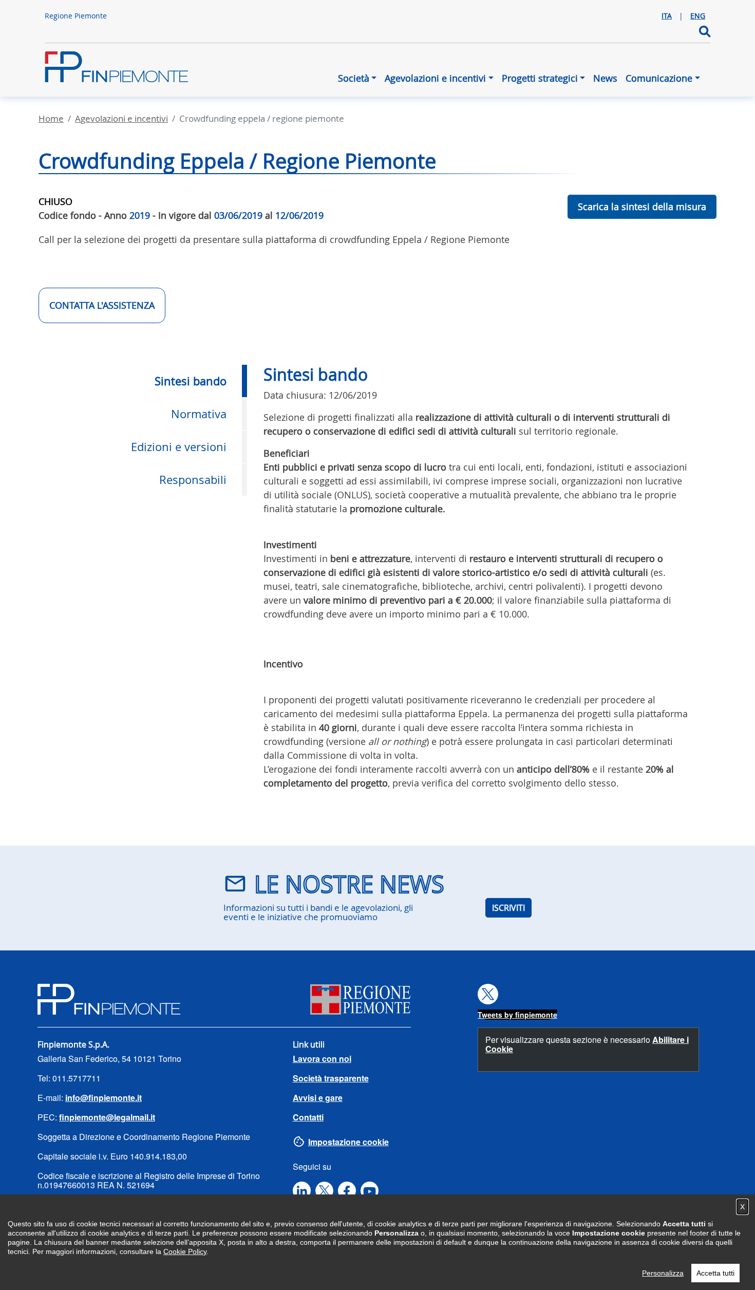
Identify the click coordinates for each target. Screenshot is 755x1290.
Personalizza (663, 1273)
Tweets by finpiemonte (517, 1014)
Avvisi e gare (318, 1098)
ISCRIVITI (508, 907)
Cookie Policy (184, 1251)
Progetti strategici (540, 78)
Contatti (308, 1117)
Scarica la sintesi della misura (642, 206)
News (605, 78)
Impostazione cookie (348, 1142)
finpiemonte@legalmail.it (107, 1117)
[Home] (116, 71)
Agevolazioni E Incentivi (121, 118)
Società (353, 78)
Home (51, 118)
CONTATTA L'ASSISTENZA (102, 305)
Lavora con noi (322, 1058)
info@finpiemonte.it (103, 1098)
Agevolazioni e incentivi (435, 78)
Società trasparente (331, 1078)
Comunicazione (659, 78)
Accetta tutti (715, 1273)
